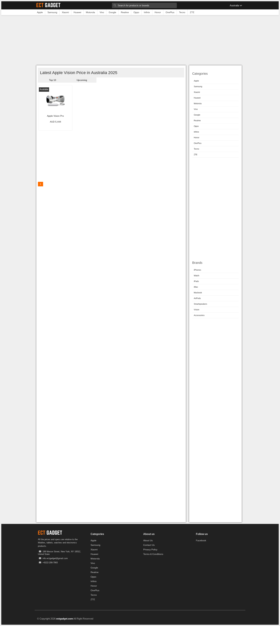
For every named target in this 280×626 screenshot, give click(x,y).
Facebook (201, 540)
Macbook (198, 293)
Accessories (199, 315)
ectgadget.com (64, 618)
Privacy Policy (150, 549)
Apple (196, 81)
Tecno (196, 149)
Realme (197, 120)
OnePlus (197, 143)
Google (197, 115)
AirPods (197, 298)
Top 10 (52, 80)
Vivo (196, 109)
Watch (196, 276)
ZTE (195, 154)
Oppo (196, 126)
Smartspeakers (200, 304)
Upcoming (82, 80)
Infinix (196, 132)
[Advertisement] (140, 41)
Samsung (198, 86)
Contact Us (149, 545)
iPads (196, 281)
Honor (196, 137)
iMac (196, 287)
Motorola (198, 103)
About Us (148, 540)
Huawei (197, 98)
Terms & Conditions (153, 554)
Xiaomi (197, 92)
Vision (196, 310)
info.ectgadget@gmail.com (55, 558)
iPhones (197, 270)
